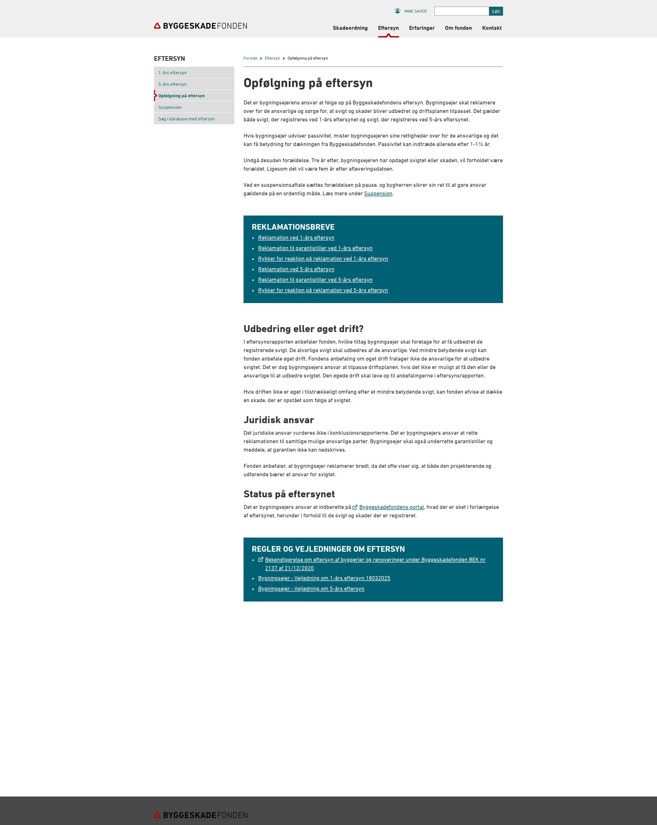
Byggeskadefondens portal (391, 507)
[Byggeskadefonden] (200, 26)
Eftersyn (272, 58)
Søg (496, 11)
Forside (250, 58)
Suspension (378, 193)
